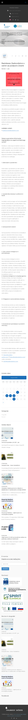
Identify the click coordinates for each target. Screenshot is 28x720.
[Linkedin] (16, 718)
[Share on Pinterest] (25, 56)
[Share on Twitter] (15, 56)
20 (14, 395)
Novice (3, 68)
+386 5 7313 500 (15, 13)
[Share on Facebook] (12, 56)
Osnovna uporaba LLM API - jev (10, 442)
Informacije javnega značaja (20, 714)
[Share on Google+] (19, 56)
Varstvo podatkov (11, 715)
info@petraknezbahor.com (10, 361)
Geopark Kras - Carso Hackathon (11, 465)
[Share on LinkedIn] (22, 56)
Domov (3, 39)
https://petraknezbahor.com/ (17, 357)
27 (14, 399)
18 (6, 395)
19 (10, 395)
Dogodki (4, 414)
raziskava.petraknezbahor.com (10, 130)
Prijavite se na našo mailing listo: (11, 559)
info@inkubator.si (15, 16)
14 (17, 392)
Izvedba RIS (18, 715)
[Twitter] (15, 20)
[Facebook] (13, 20)
